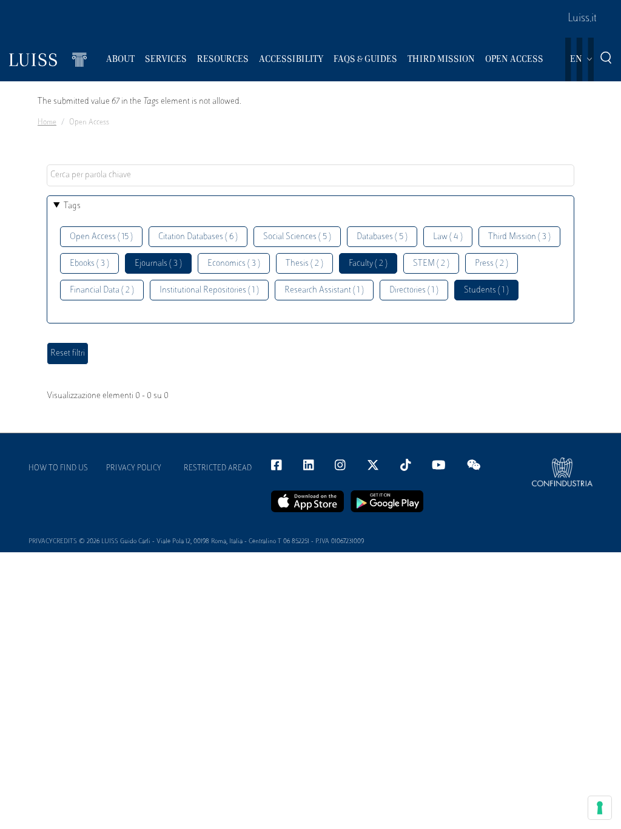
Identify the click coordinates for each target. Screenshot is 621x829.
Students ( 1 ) (486, 290)
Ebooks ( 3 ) (89, 263)
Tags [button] (72, 206)
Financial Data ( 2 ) (102, 290)
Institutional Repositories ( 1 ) (209, 290)
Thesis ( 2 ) (304, 263)
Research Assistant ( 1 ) (324, 290)
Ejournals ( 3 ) (158, 263)
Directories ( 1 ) (413, 290)
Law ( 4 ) (448, 237)
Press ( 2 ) (491, 263)
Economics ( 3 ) (233, 263)
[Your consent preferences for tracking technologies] (599, 807)
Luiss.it (582, 18)
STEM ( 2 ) (431, 263)
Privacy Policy (133, 468)
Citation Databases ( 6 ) (198, 237)
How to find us (58, 468)
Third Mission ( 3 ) (519, 237)
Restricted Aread (218, 468)
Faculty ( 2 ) (368, 263)
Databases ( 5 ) (382, 237)
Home (47, 122)
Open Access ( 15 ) (101, 237)
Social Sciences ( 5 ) (297, 237)
